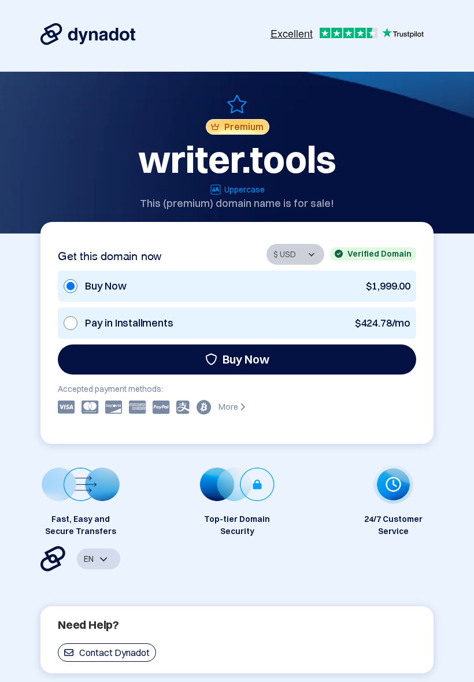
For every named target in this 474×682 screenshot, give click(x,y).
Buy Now (246, 359)
